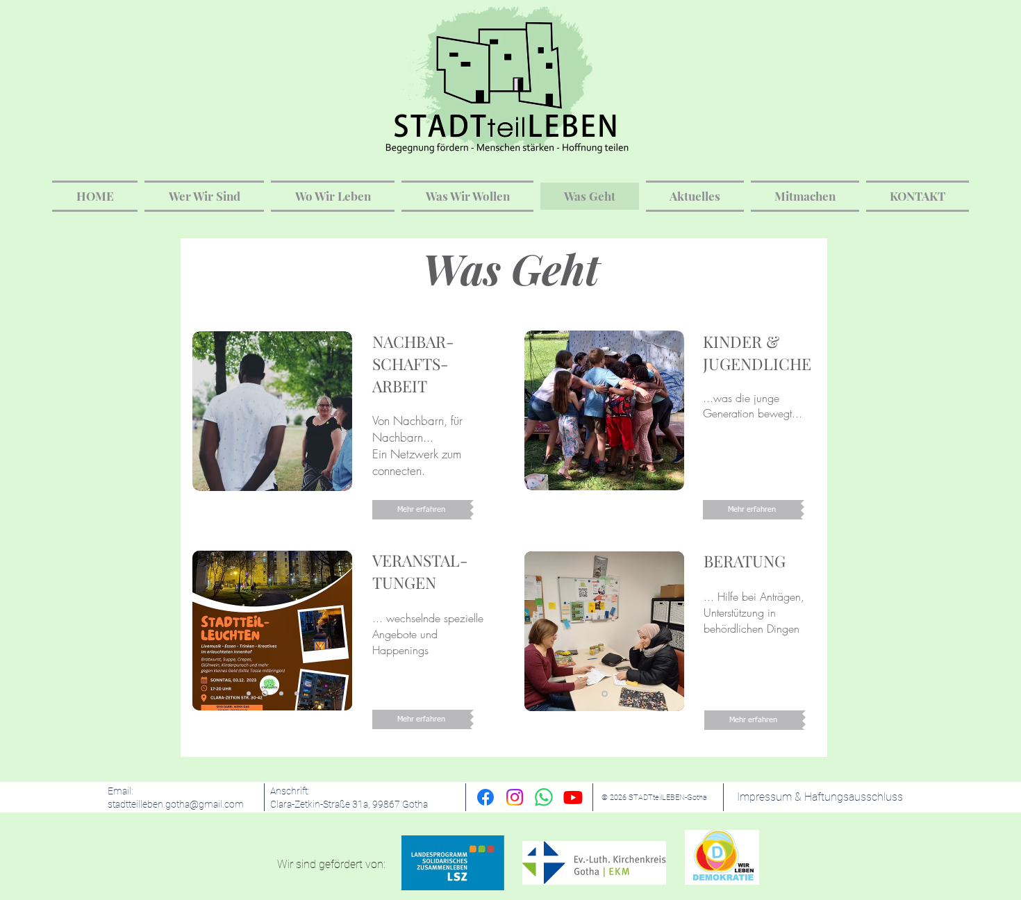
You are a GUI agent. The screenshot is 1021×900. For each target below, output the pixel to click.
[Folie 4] (296, 693)
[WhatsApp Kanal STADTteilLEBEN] (544, 797)
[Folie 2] (264, 693)
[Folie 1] (249, 693)
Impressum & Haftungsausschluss (820, 796)
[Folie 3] (280, 693)
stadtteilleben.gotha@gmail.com (176, 804)
